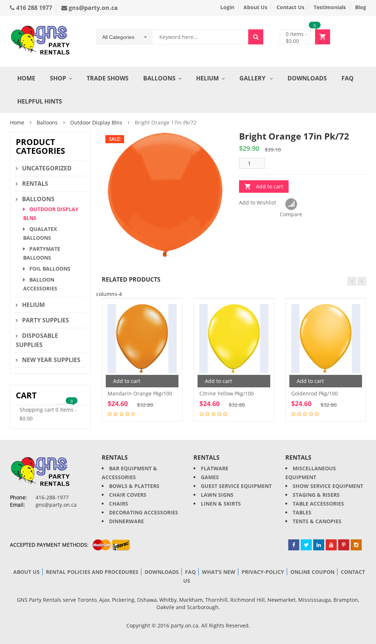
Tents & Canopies (317, 521)
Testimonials (330, 7)
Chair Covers (128, 494)
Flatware (214, 468)
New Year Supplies (51, 360)
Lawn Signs (217, 494)
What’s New (218, 571)
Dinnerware (126, 521)
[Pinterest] (343, 544)
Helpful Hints (39, 101)
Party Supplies (45, 320)
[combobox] (124, 37)
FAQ (347, 78)
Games (210, 477)
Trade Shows (108, 78)
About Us (255, 7)
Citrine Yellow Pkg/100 (226, 393)
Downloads (307, 78)
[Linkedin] (318, 544)
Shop (58, 78)
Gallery (253, 78)
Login (227, 7)
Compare (291, 204)
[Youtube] (331, 544)
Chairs (118, 503)
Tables (302, 512)
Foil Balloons (49, 268)
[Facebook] (294, 544)
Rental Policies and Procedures (92, 571)
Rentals (35, 184)
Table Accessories (318, 503)
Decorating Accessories (143, 512)
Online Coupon (312, 571)
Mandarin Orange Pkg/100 (140, 393)
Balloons (159, 78)
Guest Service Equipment (236, 485)
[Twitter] (306, 544)
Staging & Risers (316, 494)
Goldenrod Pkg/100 (314, 393)
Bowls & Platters (134, 485)
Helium (207, 78)
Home (26, 78)
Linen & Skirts (221, 503)
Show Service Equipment (328, 485)
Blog (360, 7)
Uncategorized (47, 168)
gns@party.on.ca (92, 8)
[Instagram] (356, 544)
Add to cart (269, 186)
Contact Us (290, 7)
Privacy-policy (263, 571)
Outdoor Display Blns (96, 122)
